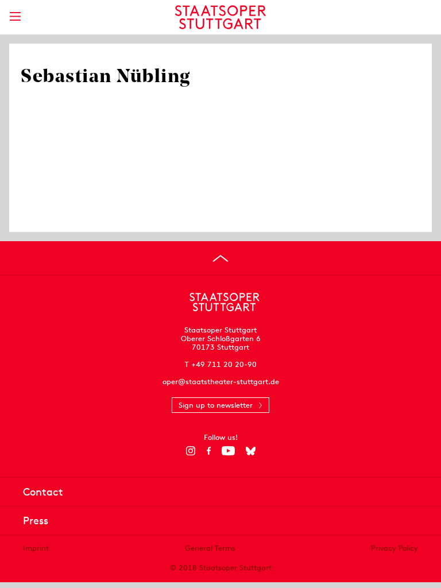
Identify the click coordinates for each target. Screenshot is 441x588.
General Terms (210, 548)
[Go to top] (220, 258)
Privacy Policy (394, 548)
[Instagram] (191, 450)
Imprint (36, 548)
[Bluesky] (251, 450)
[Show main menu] (15, 16)
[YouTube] (228, 450)
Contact (43, 491)
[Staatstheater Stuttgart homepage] (220, 17)
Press (35, 520)
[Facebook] (209, 450)
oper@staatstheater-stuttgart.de (221, 381)
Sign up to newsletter (216, 405)
